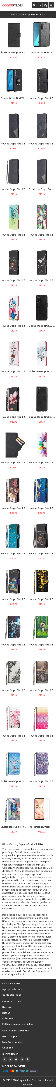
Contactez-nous (11, 995)
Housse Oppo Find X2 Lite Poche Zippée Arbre (26, 553)
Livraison (7, 1007)
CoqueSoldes (24, 1080)
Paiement (7, 1018)
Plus (13, 14)
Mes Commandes (12, 1042)
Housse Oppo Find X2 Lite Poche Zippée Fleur (26, 417)
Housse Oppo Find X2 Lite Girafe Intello (23, 371)
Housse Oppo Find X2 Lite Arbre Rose (21, 735)
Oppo (21, 14)
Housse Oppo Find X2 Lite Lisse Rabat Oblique (26, 189)
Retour (6, 1012)
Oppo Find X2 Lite (36, 14)
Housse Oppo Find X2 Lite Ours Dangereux (24, 280)
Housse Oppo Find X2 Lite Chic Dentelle (23, 690)
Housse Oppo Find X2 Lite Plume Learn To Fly (26, 234)
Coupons (7, 1047)
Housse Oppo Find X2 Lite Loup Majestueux (25, 644)
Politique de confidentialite (17, 1024)
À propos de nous (12, 989)
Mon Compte (9, 1036)
